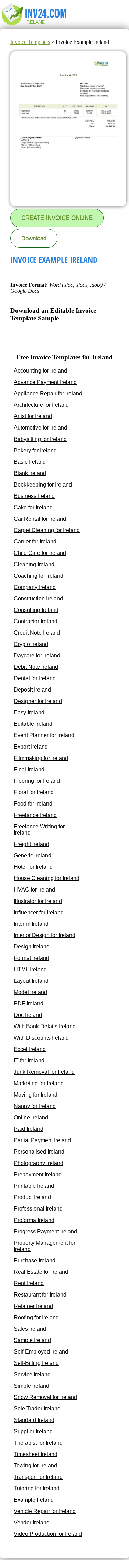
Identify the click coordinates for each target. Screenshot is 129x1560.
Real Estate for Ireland (41, 1272)
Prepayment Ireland (38, 1174)
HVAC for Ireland (34, 890)
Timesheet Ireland (35, 1454)
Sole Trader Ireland (37, 1409)
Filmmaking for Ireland (41, 758)
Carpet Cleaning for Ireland (47, 530)
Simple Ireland (31, 1386)
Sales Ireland (30, 1329)
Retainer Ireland (33, 1306)
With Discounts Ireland (41, 1038)
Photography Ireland (38, 1163)
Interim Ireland (31, 924)
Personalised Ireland (39, 1152)
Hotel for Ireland (33, 867)
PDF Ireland (28, 1004)
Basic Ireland (30, 462)
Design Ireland (32, 947)
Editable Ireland (33, 724)
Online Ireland (31, 1117)
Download (33, 238)
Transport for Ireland (38, 1477)
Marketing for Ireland (39, 1083)
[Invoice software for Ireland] (35, 25)
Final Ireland (29, 769)
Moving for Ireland (35, 1095)
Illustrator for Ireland (38, 901)
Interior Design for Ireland (44, 935)
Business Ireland (34, 496)
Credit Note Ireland (37, 633)
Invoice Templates (30, 42)
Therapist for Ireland (38, 1443)
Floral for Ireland (34, 792)
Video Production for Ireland (48, 1534)
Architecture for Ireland (41, 405)
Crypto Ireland (31, 644)
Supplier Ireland (33, 1431)
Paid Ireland (28, 1129)
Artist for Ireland (33, 416)
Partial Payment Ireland (42, 1140)
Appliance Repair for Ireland (48, 393)
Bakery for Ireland (35, 450)
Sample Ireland (32, 1340)
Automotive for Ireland (40, 428)
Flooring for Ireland (37, 781)
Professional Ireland (38, 1209)
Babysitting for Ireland (40, 439)
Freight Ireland (31, 844)
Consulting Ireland (36, 610)
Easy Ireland (29, 712)
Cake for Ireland (33, 507)
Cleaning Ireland (34, 564)
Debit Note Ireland (36, 667)
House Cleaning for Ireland (46, 878)
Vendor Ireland (32, 1522)
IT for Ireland (29, 1060)
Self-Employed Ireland (41, 1352)
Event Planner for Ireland (44, 735)
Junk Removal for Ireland (44, 1072)
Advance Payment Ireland (45, 382)
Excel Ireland (30, 1049)
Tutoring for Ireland (37, 1488)
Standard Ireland (34, 1420)
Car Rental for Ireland (40, 519)
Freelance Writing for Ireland (39, 830)
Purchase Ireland (34, 1260)
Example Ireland (34, 1500)
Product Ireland (32, 1197)
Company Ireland (35, 587)
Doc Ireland (28, 1015)
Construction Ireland (38, 598)
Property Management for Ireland (44, 1246)
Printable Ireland (34, 1186)
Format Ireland (31, 958)
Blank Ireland (30, 473)
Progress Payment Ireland (45, 1231)
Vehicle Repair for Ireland (45, 1511)
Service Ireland (32, 1374)
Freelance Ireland (35, 815)
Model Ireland (30, 992)
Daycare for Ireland (37, 655)
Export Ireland (31, 747)
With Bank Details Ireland (45, 1026)
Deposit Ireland (32, 690)
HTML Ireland (30, 969)
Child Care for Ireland (40, 553)
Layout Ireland (31, 981)
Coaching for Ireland (38, 576)
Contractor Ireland (35, 621)
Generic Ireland (32, 855)
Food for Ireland (33, 804)
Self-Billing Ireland (36, 1363)
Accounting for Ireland (40, 371)
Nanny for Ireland (35, 1106)
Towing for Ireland (35, 1465)
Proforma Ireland (34, 1220)
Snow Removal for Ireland (45, 1397)
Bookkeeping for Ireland (43, 485)
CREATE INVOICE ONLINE (57, 217)
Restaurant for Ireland (40, 1295)
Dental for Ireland (35, 678)
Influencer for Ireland (39, 912)
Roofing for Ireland (36, 1317)
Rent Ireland (29, 1283)
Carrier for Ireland (35, 542)
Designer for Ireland (38, 701)
